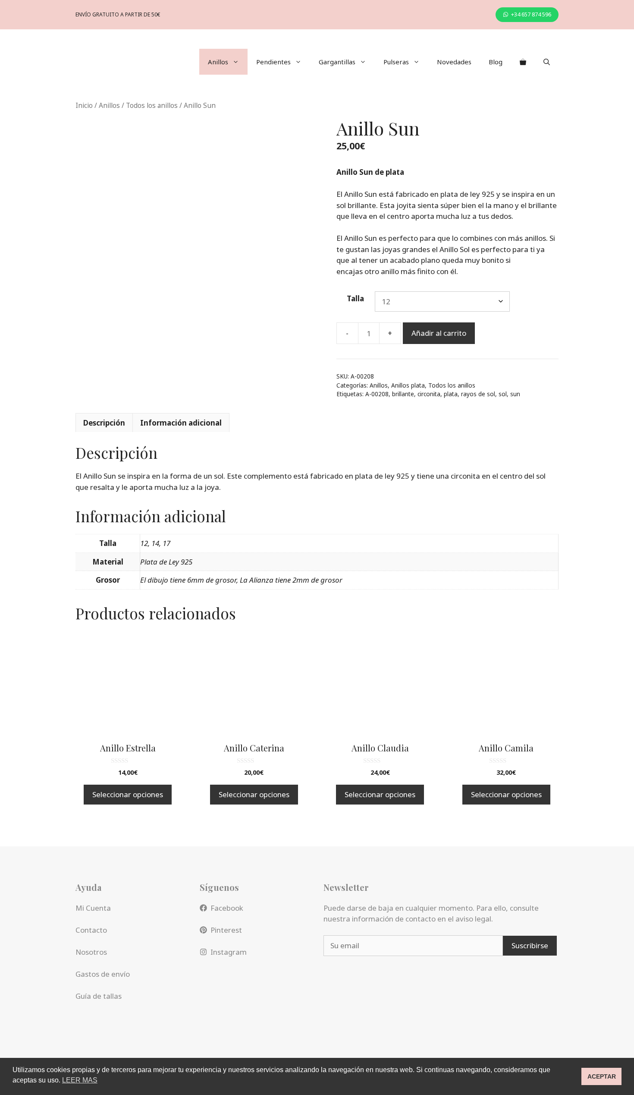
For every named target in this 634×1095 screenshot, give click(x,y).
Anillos (218, 61)
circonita (428, 394)
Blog (495, 61)
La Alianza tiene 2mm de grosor (291, 580)
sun (515, 394)
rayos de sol (478, 394)
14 (155, 543)
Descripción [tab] (104, 423)
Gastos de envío (102, 974)
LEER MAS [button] (79, 1080)
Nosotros (91, 952)
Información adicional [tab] (181, 423)
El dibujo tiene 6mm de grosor (188, 580)
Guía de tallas (98, 996)
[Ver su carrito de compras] (523, 62)
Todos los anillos (152, 105)
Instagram (228, 952)
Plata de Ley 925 (166, 562)
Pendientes (273, 61)
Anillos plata (408, 385)
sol (503, 394)
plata (451, 394)
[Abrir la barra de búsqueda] (547, 62)
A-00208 (377, 394)
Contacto (91, 930)
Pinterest (226, 930)
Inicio (84, 105)
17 (166, 543)
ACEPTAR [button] (601, 1076)
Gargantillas (337, 61)
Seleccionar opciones (127, 794)
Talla (355, 298)
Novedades (454, 61)
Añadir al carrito (438, 333)
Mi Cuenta (93, 908)
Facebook (226, 908)
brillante (403, 394)
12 (144, 543)
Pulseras (396, 61)
